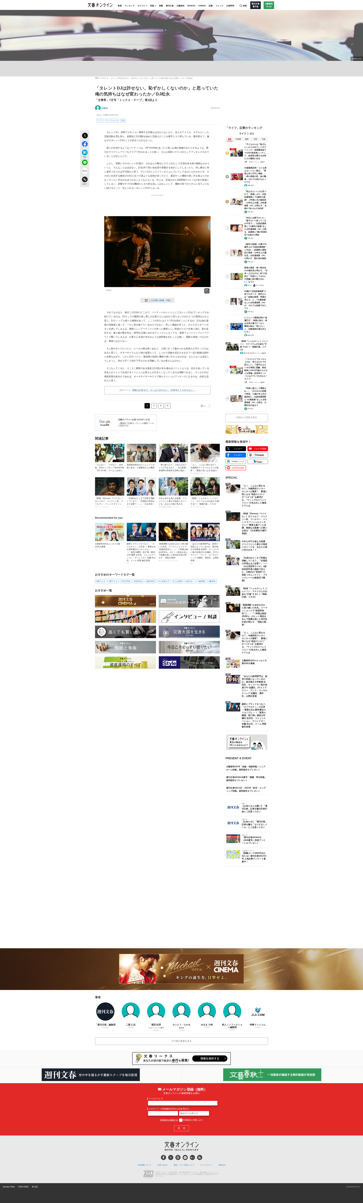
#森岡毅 (201, 581)
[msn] (192, 1157)
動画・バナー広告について (184, 1165)
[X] (170, 1157)
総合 (252, 133)
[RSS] (199, 1157)
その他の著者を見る (181, 1041)
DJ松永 (104, 108)
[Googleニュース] (185, 1157)
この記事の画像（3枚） (160, 300)
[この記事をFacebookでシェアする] (84, 144)
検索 (245, 6)
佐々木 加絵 (260, 285)
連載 (161, 6)
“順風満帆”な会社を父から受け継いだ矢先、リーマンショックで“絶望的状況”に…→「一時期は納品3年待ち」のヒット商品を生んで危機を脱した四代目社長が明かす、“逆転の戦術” (173, 552)
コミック (219, 6)
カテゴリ (141, 6)
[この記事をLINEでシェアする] (84, 163)
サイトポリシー (206, 1165)
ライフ (103, 78)
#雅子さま (100, 581)
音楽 (123, 121)
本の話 (35, 1187)
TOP (96, 78)
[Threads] (178, 1157)
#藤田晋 (212, 581)
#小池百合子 (164, 581)
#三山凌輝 (177, 581)
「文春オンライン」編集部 (256, 162)
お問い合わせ (162, 1165)
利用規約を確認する (169, 1120)
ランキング (130, 6)
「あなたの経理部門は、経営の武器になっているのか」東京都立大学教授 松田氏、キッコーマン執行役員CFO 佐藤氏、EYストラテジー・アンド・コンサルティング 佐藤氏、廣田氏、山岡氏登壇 (205, 553)
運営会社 (222, 1165)
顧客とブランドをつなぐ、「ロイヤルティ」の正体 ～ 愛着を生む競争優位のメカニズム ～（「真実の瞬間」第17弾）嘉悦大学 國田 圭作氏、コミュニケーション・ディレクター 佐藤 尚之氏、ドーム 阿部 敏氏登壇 (141, 553)
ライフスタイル (112, 121)
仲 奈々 (250, 285)
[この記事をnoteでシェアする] (85, 171)
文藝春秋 (180, 6)
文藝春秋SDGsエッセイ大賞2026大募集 (107, 546)
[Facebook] (163, 1157)
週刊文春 (170, 6)
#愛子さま (113, 581)
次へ (203, 405)
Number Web (9, 1187)
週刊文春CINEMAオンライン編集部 (254, 353)
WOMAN (191, 6)
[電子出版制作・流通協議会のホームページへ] (148, 1174)
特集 (152, 6)
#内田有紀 (138, 581)
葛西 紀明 (251, 185)
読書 (211, 6)
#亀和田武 (150, 581)
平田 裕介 (251, 212)
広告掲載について (144, 1165)
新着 (120, 6)
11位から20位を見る (246, 417)
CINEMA (202, 6)
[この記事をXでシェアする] (84, 136)
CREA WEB (23, 1187)
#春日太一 (190, 581)
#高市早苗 (125, 581)
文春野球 (230, 6)
